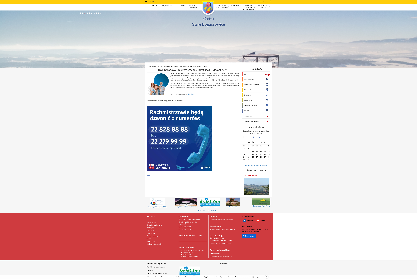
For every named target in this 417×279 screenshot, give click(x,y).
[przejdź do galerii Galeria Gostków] (256, 186)
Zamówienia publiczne (193, 7)
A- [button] (148, 2)
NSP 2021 (191, 94)
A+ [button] (153, 2)
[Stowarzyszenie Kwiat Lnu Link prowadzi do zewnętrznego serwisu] (190, 270)
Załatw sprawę (249, 79)
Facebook (250, 220)
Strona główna (151, 66)
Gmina (155, 6)
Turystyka (236, 6)
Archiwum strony (249, 236)
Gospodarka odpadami (251, 85)
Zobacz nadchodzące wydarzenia (256, 165)
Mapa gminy (248, 100)
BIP (245, 74)
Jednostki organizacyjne (222, 7)
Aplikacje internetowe (160, 273)
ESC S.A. (149, 273)
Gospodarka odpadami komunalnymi (249, 8)
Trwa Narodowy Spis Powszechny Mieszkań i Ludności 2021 (187, 66)
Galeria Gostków (251, 175)
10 (101, 13)
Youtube (263, 220)
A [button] (150, 2)
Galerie (246, 111)
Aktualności (161, 66)
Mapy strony (248, 116)
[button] (146, 2)
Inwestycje (247, 95)
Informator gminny (264, 7)
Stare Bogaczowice (208, 24)
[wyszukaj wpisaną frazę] (270, 1)
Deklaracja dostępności (251, 121)
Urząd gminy (167, 6)
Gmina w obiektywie (251, 105)
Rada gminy (180, 6)
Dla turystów (248, 90)
